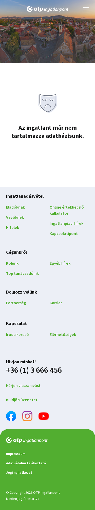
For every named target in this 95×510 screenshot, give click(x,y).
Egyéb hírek (60, 263)
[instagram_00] (27, 417)
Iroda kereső (17, 334)
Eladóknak (15, 207)
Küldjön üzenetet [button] (21, 400)
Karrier (56, 303)
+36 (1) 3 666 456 (34, 370)
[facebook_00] (11, 417)
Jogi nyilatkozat (19, 472)
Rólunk (12, 263)
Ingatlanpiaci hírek (66, 223)
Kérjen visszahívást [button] (23, 385)
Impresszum (16, 453)
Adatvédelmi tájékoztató (26, 463)
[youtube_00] (44, 417)
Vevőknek (15, 217)
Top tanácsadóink (22, 273)
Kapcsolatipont (64, 233)
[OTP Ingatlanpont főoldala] (47, 9)
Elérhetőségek (63, 334)
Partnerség (16, 303)
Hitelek (12, 227)
